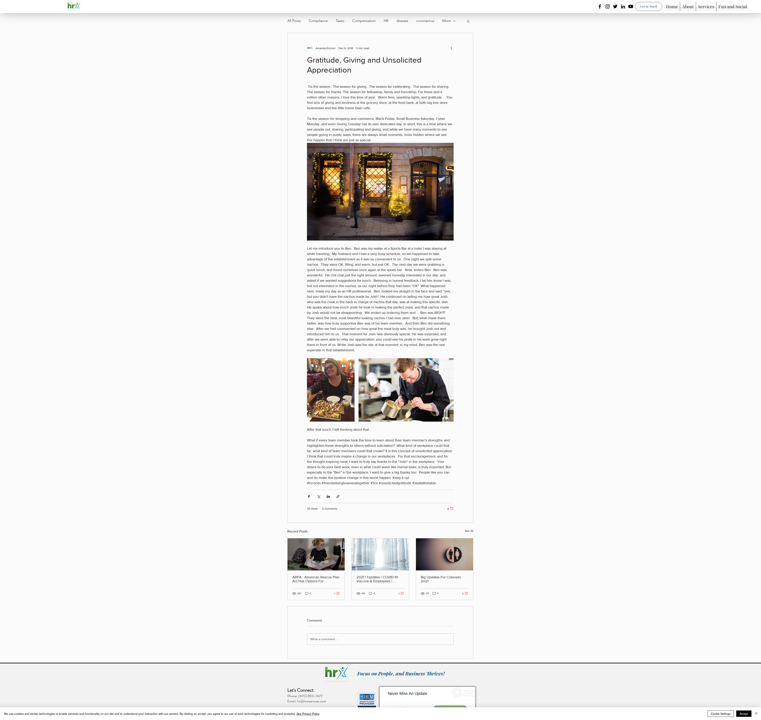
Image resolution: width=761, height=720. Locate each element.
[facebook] (600, 6)
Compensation (364, 21)
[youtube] (631, 6)
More (446, 21)
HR (386, 21)
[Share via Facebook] (309, 496)
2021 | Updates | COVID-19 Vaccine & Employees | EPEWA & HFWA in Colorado (379, 579)
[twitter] (615, 6)
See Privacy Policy (307, 714)
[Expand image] (331, 390)
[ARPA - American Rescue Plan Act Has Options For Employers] (316, 554)
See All (469, 530)
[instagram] (607, 6)
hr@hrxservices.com (311, 701)
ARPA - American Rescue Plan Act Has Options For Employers (315, 579)
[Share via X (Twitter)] (318, 496)
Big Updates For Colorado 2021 (441, 579)
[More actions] (451, 48)
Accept (744, 714)
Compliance (318, 21)
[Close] (756, 713)
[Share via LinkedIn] (328, 496)
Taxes (340, 21)
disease (402, 21)
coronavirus (425, 21)
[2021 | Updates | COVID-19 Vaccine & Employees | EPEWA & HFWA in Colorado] (380, 554)
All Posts (294, 21)
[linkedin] (623, 6)
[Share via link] (338, 496)
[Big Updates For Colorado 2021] (444, 554)
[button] (468, 21)
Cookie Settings (720, 714)
